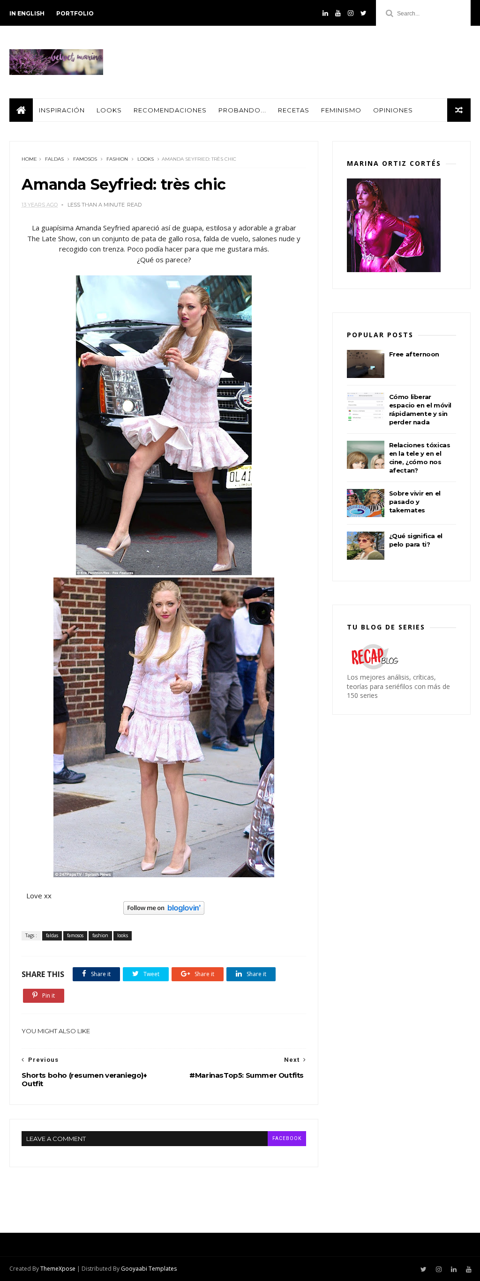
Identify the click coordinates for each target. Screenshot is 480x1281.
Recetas (293, 110)
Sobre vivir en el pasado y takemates (415, 501)
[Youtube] (338, 13)
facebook (286, 1138)
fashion (117, 159)
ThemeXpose (57, 1269)
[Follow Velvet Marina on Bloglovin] (163, 912)
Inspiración (62, 110)
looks (145, 159)
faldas (54, 159)
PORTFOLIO (75, 13)
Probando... (242, 110)
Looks (109, 110)
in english (27, 13)
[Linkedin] (325, 13)
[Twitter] (363, 13)
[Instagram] (350, 13)
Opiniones (393, 110)
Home (29, 159)
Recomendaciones (170, 110)
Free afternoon (414, 354)
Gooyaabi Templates (149, 1269)
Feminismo (341, 110)
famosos (85, 159)
